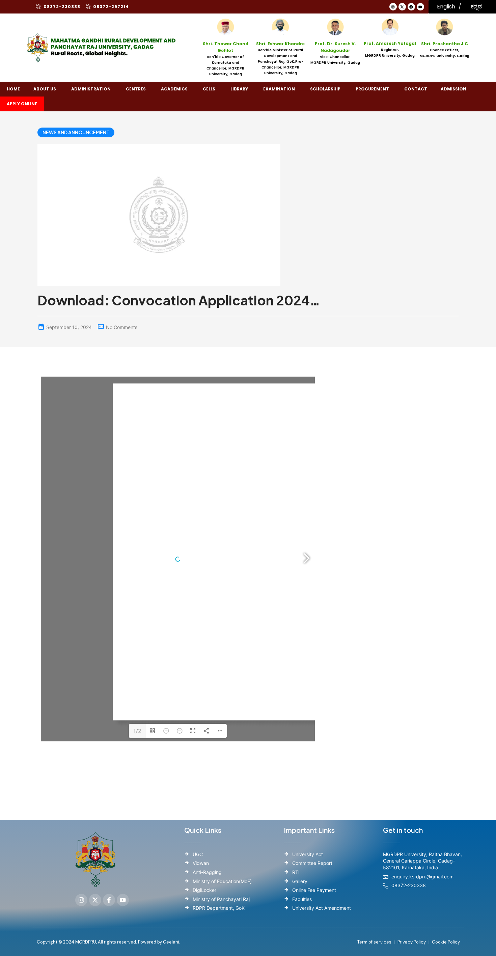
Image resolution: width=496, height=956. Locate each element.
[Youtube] (420, 6)
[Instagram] (393, 6)
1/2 (137, 730)
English (446, 6)
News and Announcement (76, 132)
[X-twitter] (402, 6)
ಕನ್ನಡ (476, 6)
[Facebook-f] (109, 900)
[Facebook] (411, 6)
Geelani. (171, 942)
